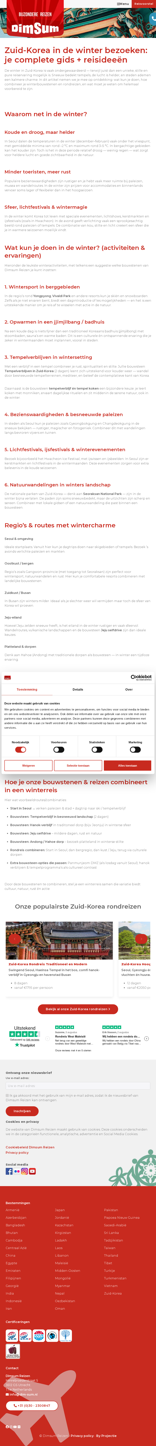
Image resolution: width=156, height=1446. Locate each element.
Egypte (11, 1263)
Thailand (111, 1255)
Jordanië (62, 1217)
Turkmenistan (115, 1278)
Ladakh (61, 1240)
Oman (60, 1308)
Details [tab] (78, 689)
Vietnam (111, 1286)
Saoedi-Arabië (115, 1225)
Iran (9, 1308)
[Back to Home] (35, 19)
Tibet (108, 1263)
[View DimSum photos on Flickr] (17, 1171)
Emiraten (13, 1271)
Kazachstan (64, 1225)
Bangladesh (15, 1225)
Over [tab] (129, 689)
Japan (60, 1210)
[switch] (58, 750)
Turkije (109, 1271)
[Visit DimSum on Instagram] (11, 1427)
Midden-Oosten (67, 1271)
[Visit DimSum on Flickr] (19, 1427)
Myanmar (62, 1286)
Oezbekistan (65, 1301)
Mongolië (63, 1278)
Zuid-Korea (113, 1293)
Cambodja (14, 1240)
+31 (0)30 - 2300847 (33, 1406)
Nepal (59, 1293)
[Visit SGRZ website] (26, 1334)
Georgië (12, 1286)
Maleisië (61, 1263)
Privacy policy (17, 1152)
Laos (58, 1248)
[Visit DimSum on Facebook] (10, 1171)
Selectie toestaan (78, 765)
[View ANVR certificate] (39, 1334)
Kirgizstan (63, 1233)
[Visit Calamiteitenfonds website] (53, 1334)
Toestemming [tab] (27, 689)
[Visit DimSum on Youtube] (15, 1427)
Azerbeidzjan (16, 1217)
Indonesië (14, 1301)
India (10, 1293)
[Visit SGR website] (12, 1334)
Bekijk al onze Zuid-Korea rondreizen (77, 1009)
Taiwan (109, 1248)
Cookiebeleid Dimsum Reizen (30, 1147)
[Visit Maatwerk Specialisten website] (13, 1350)
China (10, 1255)
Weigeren (28, 765)
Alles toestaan (127, 765)
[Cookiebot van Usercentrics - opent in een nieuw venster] (135, 678)
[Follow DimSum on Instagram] (25, 1171)
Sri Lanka (111, 1233)
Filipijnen (13, 1278)
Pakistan (111, 1210)
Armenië (12, 1210)
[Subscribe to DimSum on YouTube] (32, 1171)
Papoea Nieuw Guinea (122, 1217)
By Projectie (106, 1436)
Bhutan (12, 1233)
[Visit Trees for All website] (65, 1334)
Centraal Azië (16, 1248)
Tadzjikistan (113, 1240)
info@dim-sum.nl (23, 1394)
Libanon (62, 1255)
